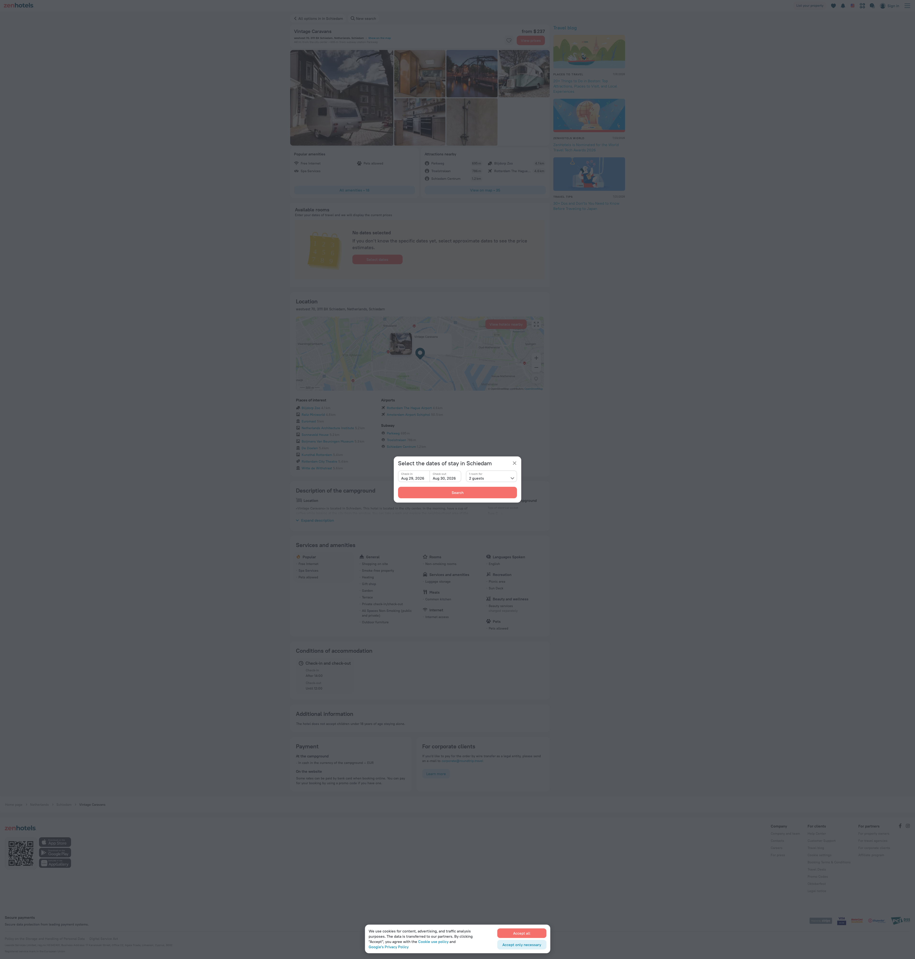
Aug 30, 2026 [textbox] (444, 478)
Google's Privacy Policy (389, 946)
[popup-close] (514, 463)
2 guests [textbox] (476, 478)
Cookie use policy (433, 941)
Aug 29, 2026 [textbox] (412, 478)
